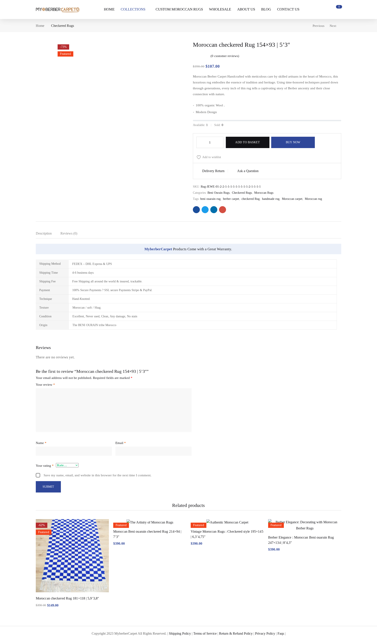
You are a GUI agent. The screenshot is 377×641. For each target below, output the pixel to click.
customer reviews (225, 56)
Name (41, 443)
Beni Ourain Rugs (218, 192)
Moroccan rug (313, 198)
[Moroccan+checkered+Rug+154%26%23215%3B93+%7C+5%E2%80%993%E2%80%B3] (205, 209)
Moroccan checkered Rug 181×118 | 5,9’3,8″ (67, 598)
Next (333, 26)
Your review (45, 384)
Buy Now (293, 142)
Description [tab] (44, 233)
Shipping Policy (180, 633)
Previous (318, 26)
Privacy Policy (265, 633)
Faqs (281, 633)
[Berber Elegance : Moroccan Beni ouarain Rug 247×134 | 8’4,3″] (304, 525)
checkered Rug (251, 198)
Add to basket (247, 142)
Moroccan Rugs (263, 192)
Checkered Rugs (62, 26)
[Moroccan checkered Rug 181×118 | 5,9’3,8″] (72, 555)
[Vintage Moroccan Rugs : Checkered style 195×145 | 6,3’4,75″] (227, 522)
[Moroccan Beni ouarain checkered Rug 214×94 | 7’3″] (149, 522)
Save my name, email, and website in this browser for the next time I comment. (97, 475)
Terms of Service (205, 633)
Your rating (45, 465)
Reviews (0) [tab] (68, 233)
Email (120, 443)
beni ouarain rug (210, 198)
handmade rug (270, 198)
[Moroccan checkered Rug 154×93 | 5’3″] (196, 209)
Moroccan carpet (292, 198)
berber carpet (231, 198)
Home (40, 26)
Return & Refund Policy (236, 633)
